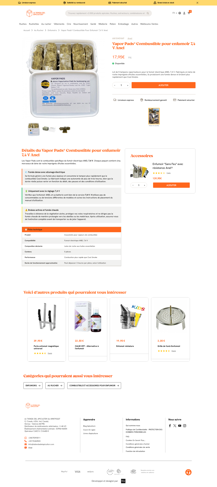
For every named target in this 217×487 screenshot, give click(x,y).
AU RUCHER (53, 385)
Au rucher (46, 23)
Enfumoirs (31, 385)
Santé (93, 23)
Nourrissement (80, 23)
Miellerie (103, 23)
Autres (134, 23)
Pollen (113, 23)
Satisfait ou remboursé (76, 3)
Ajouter (171, 185)
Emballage (123, 23)
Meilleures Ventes (149, 23)
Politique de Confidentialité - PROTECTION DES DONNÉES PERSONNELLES (144, 430)
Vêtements (59, 23)
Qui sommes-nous (133, 425)
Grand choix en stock (165, 3)
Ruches (22, 23)
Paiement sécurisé (119, 3)
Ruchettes (34, 23)
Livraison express (29, 3)
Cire (69, 23)
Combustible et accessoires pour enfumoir (92, 385)
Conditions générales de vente (138, 447)
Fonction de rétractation (135, 451)
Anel (130, 38)
